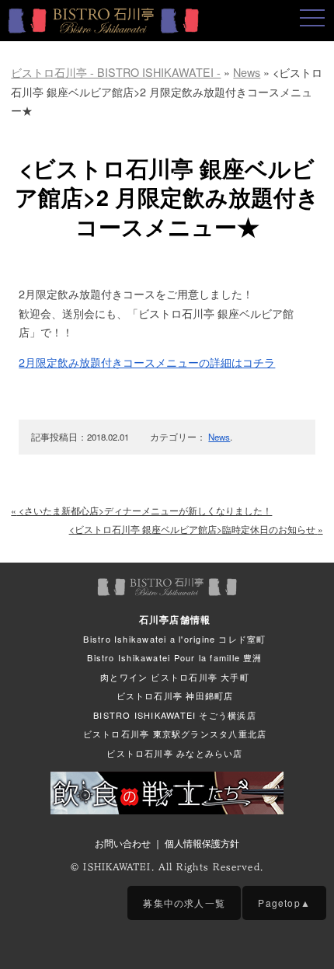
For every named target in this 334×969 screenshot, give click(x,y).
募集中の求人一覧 (184, 902)
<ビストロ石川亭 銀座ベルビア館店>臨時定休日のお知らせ (196, 528)
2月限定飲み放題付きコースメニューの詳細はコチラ (147, 362)
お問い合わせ (123, 842)
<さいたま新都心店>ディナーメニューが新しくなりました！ (141, 510)
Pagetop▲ (284, 902)
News (219, 436)
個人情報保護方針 (202, 842)
